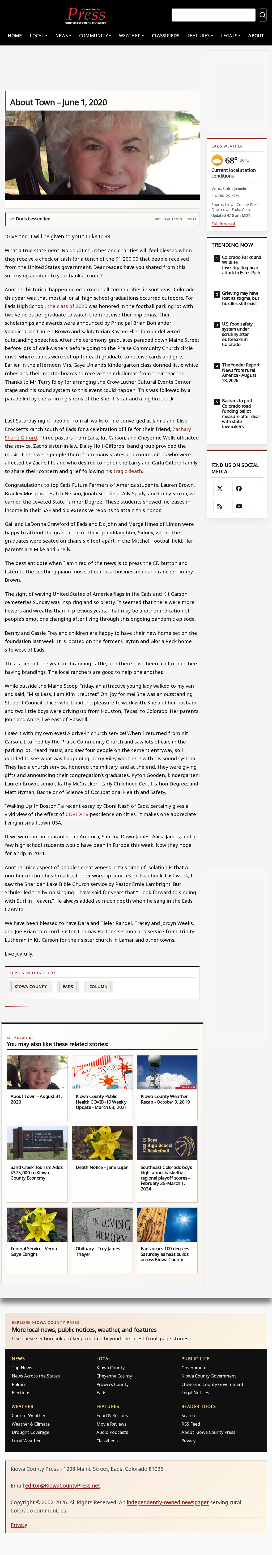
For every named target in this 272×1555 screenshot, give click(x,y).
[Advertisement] (237, 693)
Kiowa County (31, 986)
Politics (19, 1384)
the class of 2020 (67, 306)
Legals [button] (229, 35)
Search (188, 1415)
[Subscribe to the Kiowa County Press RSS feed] (220, 506)
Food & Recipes (112, 1415)
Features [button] (199, 35)
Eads (68, 986)
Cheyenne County (114, 1376)
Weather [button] (130, 35)
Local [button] (37, 35)
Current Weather (28, 1415)
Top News (22, 1367)
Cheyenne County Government (212, 1384)
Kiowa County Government (208, 1376)
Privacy (188, 1441)
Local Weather (26, 1441)
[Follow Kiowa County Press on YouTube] (239, 506)
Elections (21, 1392)
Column (99, 986)
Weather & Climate (31, 1424)
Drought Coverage (30, 1432)
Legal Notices (195, 1392)
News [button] (61, 35)
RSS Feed (190, 1424)
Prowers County (112, 1384)
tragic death (127, 471)
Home (15, 35)
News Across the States (36, 1376)
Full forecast (223, 224)
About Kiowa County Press (208, 1432)
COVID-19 (77, 814)
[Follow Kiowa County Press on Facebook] (239, 488)
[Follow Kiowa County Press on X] (220, 488)
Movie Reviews (111, 1424)
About (256, 35)
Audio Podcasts (112, 1432)
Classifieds (166, 35)
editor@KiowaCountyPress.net (62, 1485)
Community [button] (93, 35)
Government (194, 1367)
